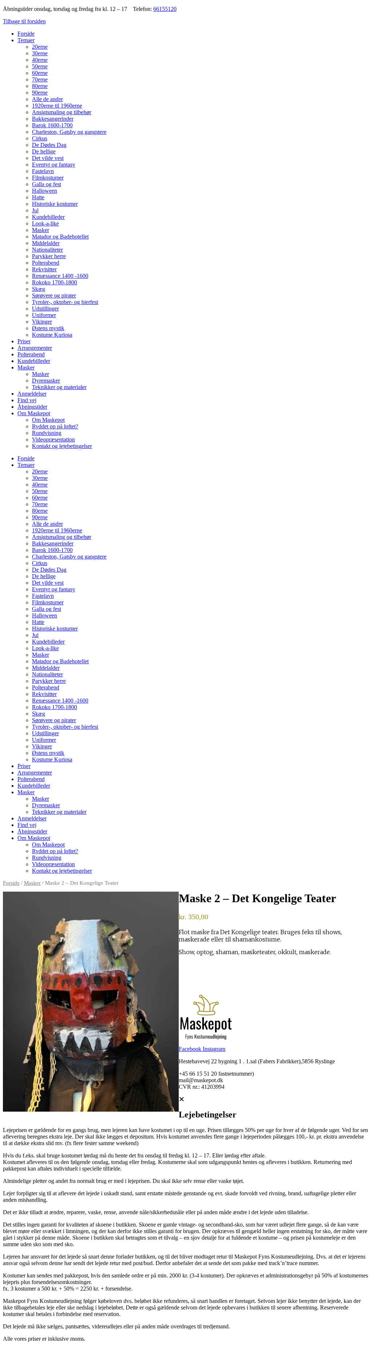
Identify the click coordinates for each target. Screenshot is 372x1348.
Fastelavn (43, 171)
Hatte (38, 197)
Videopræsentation (53, 439)
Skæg (38, 289)
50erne (40, 66)
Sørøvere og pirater (54, 295)
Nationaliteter (47, 250)
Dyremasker (46, 380)
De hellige (44, 151)
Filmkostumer (48, 178)
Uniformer (44, 315)
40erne (40, 60)
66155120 (165, 9)
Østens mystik (48, 328)
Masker (40, 230)
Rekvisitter (44, 269)
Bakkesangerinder (52, 119)
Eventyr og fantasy (53, 164)
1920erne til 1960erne (57, 106)
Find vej (26, 400)
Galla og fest (46, 184)
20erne (40, 47)
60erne (40, 73)
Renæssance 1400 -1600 (60, 276)
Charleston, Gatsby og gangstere (69, 132)
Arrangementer (34, 348)
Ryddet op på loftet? (55, 426)
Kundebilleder (48, 217)
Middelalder (46, 243)
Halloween (44, 191)
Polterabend (45, 263)
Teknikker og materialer (59, 387)
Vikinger (42, 322)
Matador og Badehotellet (60, 236)
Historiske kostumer (55, 204)
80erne (40, 86)
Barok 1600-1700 (52, 125)
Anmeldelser (31, 394)
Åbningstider (32, 407)
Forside (26, 34)
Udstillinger (45, 308)
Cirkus (39, 138)
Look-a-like (45, 223)
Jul (35, 210)
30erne (40, 53)
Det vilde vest (48, 158)
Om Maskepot (33, 413)
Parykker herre (49, 256)
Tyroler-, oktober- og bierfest (65, 302)
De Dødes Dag (49, 145)
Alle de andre (47, 99)
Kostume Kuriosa (52, 335)
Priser (24, 341)
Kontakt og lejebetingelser (62, 446)
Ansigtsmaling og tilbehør (61, 112)
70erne (40, 79)
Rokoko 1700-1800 (54, 282)
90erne (40, 92)
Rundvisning (46, 433)
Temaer (26, 40)
